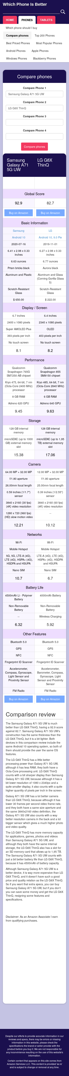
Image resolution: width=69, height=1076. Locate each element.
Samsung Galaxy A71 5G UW (18, 164)
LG (50, 230)
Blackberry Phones (44, 58)
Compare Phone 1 (34, 88)
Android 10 (18, 237)
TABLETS (46, 20)
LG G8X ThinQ (44, 162)
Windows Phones (16, 58)
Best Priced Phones (18, 43)
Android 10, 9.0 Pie (50, 237)
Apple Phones (40, 51)
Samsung (18, 230)
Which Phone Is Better (25, 4)
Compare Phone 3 (34, 116)
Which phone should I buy (21, 28)
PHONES (27, 20)
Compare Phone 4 (34, 130)
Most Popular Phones (49, 43)
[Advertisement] (34, 966)
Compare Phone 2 (34, 102)
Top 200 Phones (45, 35)
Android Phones (15, 51)
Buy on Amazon (18, 213)
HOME (10, 20)
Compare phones (17, 35)
